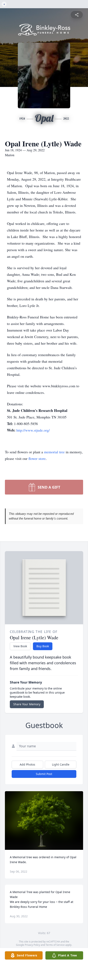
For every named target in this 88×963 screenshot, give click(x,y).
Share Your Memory (26, 704)
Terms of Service (55, 945)
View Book (20, 646)
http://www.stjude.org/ (33, 430)
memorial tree (54, 451)
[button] (44, 820)
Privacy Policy (32, 945)
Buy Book (42, 646)
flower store (37, 458)
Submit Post (44, 774)
